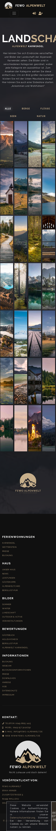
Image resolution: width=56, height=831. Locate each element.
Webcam (7, 666)
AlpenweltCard (11, 586)
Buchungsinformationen (16, 670)
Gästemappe (9, 582)
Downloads (9, 678)
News (5, 574)
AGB (4, 687)
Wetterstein (9, 547)
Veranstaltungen (12, 621)
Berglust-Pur (10, 590)
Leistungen (8, 578)
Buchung (7, 555)
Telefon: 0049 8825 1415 (18, 723)
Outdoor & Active (12, 617)
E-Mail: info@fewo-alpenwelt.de (24, 732)
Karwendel (8, 543)
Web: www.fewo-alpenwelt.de (22, 736)
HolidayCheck (10, 639)
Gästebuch (8, 635)
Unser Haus (9, 570)
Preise (5, 551)
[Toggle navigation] (14, 13)
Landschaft (9, 613)
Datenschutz (9, 691)
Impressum (8, 695)
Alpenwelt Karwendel (15, 648)
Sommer (6, 604)
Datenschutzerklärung (22, 817)
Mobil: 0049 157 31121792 (18, 728)
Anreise (6, 682)
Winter (6, 609)
